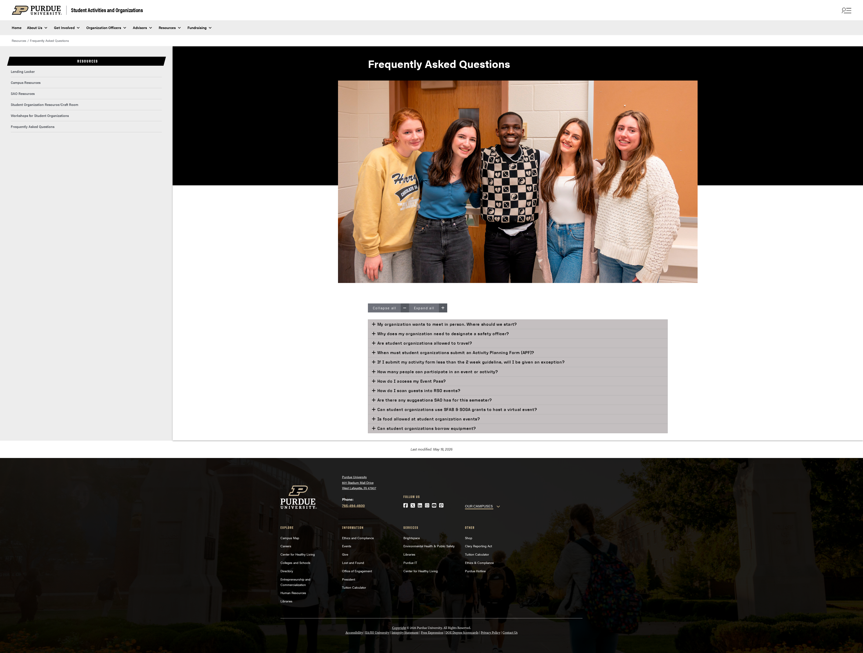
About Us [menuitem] (34, 27)
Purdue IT (410, 562)
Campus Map (289, 538)
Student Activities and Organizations (107, 10)
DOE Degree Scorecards (461, 633)
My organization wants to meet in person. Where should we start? (446, 324)
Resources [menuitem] (167, 27)
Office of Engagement (357, 571)
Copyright (399, 628)
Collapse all (384, 308)
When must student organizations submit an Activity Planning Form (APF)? (455, 352)
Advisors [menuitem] (140, 27)
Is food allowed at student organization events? (428, 418)
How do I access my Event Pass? (411, 381)
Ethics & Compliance (479, 562)
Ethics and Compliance (358, 538)
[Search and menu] (846, 10)
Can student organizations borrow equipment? (426, 428)
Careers (285, 546)
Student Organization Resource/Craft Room (44, 104)
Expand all (424, 308)
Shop (468, 538)
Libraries (286, 601)
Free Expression (432, 633)
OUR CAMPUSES (479, 506)
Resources (19, 40)
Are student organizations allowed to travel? (424, 343)
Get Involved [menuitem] (64, 27)
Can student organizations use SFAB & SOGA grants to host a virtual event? (456, 409)
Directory (286, 571)
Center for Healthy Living (297, 554)
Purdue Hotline (475, 571)
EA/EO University (377, 633)
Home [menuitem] (17, 27)
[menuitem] (86, 71)
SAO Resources (23, 93)
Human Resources (293, 592)
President (348, 579)
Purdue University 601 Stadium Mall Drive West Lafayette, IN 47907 (359, 482)
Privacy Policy (490, 633)
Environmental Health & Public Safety (429, 546)
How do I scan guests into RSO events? (418, 390)
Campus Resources (25, 82)
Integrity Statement (405, 633)
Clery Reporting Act (478, 546)
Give (345, 554)
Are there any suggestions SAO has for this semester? (434, 399)
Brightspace (411, 538)
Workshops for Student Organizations (40, 115)
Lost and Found (353, 562)
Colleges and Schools (295, 562)
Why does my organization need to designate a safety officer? (442, 333)
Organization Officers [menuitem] (103, 27)
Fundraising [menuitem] (197, 27)
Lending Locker (23, 71)
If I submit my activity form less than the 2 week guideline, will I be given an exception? (470, 361)
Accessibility (354, 633)
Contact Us (510, 633)
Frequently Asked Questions (32, 126)
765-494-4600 (353, 505)
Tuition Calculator (354, 587)
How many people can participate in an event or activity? (437, 371)
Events (346, 546)
